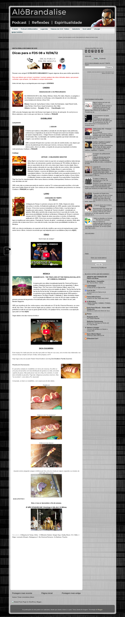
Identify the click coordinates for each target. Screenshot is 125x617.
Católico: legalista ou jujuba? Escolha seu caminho (102, 142)
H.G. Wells (74, 535)
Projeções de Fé (92, 317)
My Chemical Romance (46, 537)
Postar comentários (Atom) (26, 597)
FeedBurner (103, 267)
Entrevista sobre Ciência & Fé (95, 335)
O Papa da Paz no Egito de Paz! (96, 287)
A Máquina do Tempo (27, 535)
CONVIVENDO (91, 286)
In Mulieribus (91, 301)
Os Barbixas (58, 537)
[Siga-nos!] (95, 58)
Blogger (100, 609)
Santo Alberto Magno (94, 334)
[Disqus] (46, 563)
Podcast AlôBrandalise (29, 29)
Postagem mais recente (22, 593)
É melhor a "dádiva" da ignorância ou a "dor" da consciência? (100, 180)
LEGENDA (50, 83)
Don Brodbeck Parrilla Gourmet (61, 359)
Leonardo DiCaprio (22, 537)
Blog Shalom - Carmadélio (95, 281)
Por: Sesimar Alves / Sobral (95, 283)
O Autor (15, 29)
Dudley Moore (66, 535)
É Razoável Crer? (92, 338)
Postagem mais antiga (71, 593)
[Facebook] (102, 58)
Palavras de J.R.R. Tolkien (60, 29)
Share (7, 252)
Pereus (89, 314)
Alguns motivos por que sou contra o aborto (101, 103)
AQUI (74, 230)
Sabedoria (76, 29)
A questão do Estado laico (101, 193)
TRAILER (54, 114)
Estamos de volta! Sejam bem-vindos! (98, 298)
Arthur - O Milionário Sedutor (43, 535)
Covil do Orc (91, 290)
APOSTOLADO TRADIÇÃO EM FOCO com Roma (97, 277)
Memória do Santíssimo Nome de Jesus (98, 311)
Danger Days (57, 535)
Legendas (44, 29)
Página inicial (47, 593)
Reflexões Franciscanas (95, 321)
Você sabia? (87, 29)
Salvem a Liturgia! (93, 327)
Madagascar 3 (33, 537)
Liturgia (97, 29)
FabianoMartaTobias (94, 296)
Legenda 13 (96, 167)
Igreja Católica (17, 32)
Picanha (64, 537)
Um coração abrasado (93, 318)
